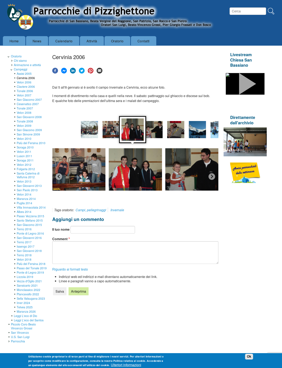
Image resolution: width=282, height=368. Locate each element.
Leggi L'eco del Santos (29, 320)
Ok (249, 356)
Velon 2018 (24, 259)
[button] (89, 129)
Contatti (143, 41)
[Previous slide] (59, 176)
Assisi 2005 (24, 73)
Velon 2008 (24, 112)
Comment (60, 238)
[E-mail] (99, 72)
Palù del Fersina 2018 (31, 264)
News (37, 41)
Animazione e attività (27, 65)
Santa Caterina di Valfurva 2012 (28, 175)
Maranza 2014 (26, 199)
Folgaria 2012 (26, 169)
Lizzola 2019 (25, 277)
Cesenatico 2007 (28, 104)
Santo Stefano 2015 (30, 220)
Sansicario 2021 (27, 285)
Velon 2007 (24, 95)
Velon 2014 (24, 194)
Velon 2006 (24, 82)
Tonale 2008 (25, 121)
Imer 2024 (23, 303)
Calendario (64, 41)
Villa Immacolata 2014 (31, 207)
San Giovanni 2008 (29, 117)
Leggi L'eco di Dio (25, 316)
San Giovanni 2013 (29, 186)
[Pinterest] (91, 72)
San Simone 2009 (28, 134)
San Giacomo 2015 (29, 225)
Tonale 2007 (25, 108)
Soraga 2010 (25, 147)
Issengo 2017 (25, 246)
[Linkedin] (73, 72)
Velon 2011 (24, 152)
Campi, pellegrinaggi (91, 210)
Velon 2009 (24, 125)
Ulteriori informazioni (126, 365)
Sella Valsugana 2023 (31, 298)
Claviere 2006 (26, 86)
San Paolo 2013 (27, 190)
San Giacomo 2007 (29, 99)
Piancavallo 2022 (28, 294)
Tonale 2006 (25, 91)
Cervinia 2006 (26, 78)
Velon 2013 (24, 181)
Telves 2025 (25, 307)
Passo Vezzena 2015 (30, 216)
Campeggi (20, 69)
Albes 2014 (24, 212)
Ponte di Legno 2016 (30, 233)
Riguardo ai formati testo (70, 269)
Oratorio (117, 41)
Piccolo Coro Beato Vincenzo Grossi (23, 326)
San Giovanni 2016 (29, 238)
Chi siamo (20, 60)
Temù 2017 (24, 242)
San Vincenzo (20, 332)
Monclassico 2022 (28, 290)
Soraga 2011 (25, 160)
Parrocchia (18, 341)
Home (14, 41)
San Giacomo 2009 (29, 130)
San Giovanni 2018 (29, 251)
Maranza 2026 (26, 311)
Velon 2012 (24, 165)
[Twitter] (82, 72)
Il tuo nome (61, 229)
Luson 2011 (24, 156)
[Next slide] (212, 176)
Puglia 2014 (24, 203)
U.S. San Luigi (20, 337)
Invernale (117, 210)
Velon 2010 (24, 139)
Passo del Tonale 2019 (32, 268)
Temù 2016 (24, 229)
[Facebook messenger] (64, 72)
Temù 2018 (24, 255)
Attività (91, 41)
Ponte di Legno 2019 (30, 272)
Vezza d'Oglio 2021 (29, 281)
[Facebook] (55, 72)
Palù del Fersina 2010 (31, 143)
